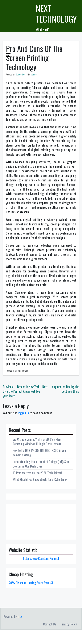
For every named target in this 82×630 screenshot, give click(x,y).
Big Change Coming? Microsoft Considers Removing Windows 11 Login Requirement (37, 441)
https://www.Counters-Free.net (41, 558)
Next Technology (56, 13)
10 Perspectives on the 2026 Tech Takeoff (37, 473)
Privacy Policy (69, 624)
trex (19, 616)
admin (34, 74)
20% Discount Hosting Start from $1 (31, 583)
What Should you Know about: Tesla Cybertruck (40, 479)
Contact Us (49, 624)
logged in (23, 413)
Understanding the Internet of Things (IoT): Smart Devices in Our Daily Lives (42, 463)
